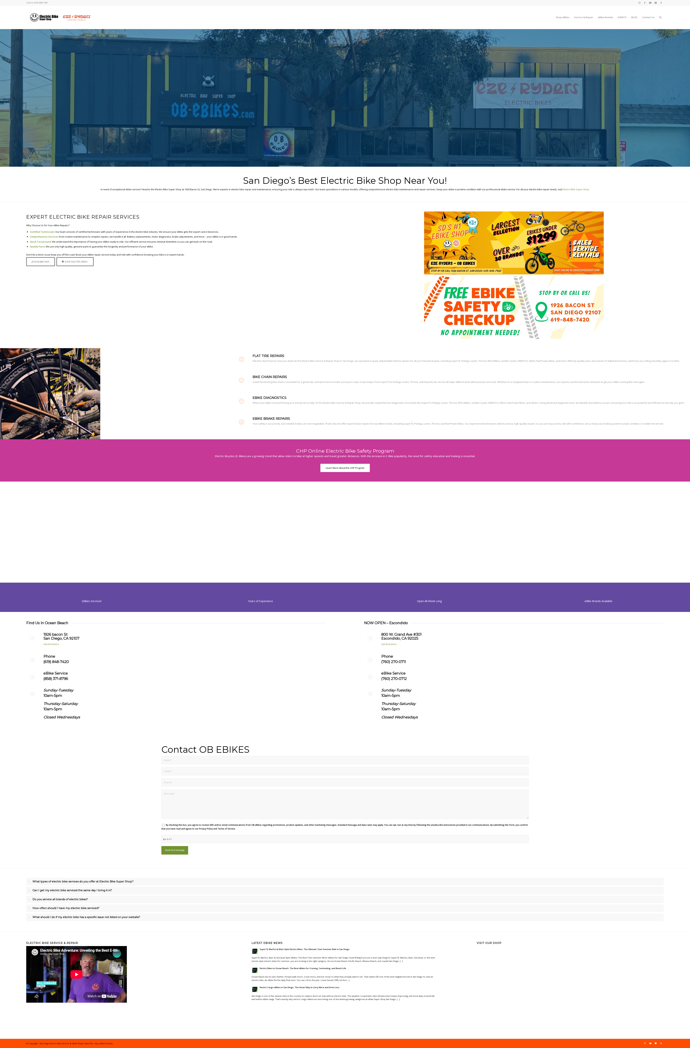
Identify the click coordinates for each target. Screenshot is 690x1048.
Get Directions (51, 644)
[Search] (660, 17)
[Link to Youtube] (650, 2)
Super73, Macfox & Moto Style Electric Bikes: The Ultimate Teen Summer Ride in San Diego (304, 949)
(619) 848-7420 (56, 662)
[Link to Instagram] (639, 2)
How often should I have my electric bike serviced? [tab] (66, 908)
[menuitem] (562, 17)
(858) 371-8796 (55, 678)
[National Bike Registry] (91, 515)
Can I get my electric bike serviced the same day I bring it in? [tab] (72, 890)
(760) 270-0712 (394, 678)
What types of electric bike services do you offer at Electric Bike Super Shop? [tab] (83, 881)
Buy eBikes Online (104, 1043)
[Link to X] (655, 2)
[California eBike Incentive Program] (260, 515)
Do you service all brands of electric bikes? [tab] (60, 899)
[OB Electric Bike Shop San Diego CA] (60, 17)
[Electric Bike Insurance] (598, 515)
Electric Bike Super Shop (576, 189)
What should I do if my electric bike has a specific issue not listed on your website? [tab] (86, 917)
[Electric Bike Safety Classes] (429, 515)
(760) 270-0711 (393, 662)
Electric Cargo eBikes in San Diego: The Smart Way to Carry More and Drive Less (299, 987)
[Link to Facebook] (644, 2)
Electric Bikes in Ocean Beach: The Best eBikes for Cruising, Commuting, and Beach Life (303, 968)
